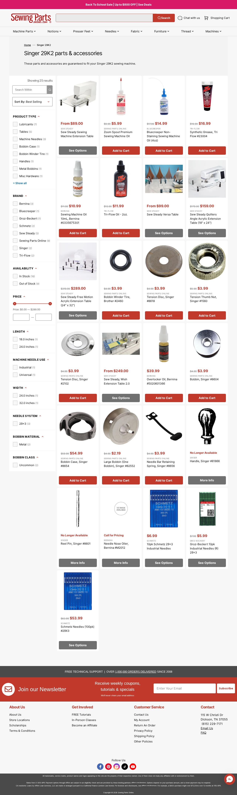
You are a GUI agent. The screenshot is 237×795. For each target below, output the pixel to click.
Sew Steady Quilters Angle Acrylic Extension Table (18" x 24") (205, 218)
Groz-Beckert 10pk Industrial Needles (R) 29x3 (204, 548)
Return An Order (145, 725)
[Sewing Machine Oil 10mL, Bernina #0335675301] (78, 198)
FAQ (203, 732)
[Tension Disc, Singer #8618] (164, 281)
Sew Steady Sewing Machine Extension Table (77, 134)
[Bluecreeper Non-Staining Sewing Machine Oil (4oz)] (164, 116)
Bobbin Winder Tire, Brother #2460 (117, 299)
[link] (25, 124)
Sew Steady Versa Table (162, 214)
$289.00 (35, 309)
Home (27, 44)
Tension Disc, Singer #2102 (74, 381)
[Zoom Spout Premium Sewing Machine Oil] (121, 116)
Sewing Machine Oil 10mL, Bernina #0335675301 (74, 218)
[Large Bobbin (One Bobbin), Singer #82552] (121, 446)
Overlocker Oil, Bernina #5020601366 (162, 381)
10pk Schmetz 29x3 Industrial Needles (160, 546)
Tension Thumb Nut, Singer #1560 (203, 299)
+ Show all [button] (20, 183)
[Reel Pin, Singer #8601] (78, 528)
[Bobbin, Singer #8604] (207, 363)
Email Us (207, 728)
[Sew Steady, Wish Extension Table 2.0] (121, 363)
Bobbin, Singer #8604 (204, 379)
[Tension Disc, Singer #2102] (78, 363)
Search (165, 17)
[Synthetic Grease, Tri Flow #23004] (207, 116)
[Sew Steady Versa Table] (164, 198)
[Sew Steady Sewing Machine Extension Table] (78, 116)
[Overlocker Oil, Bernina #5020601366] (164, 363)
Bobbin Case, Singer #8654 (74, 464)
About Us (15, 714)
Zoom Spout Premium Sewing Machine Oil (118, 134)
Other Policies (143, 741)
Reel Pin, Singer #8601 (76, 543)
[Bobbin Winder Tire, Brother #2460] (121, 281)
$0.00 (23, 309)
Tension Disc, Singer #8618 (160, 299)
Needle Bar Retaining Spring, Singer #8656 (161, 464)
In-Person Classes (84, 720)
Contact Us (141, 714)
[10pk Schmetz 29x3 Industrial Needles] (164, 528)
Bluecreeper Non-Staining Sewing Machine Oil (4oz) (163, 136)
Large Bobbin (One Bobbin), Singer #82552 (119, 464)
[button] (216, 18)
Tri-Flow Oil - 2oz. (116, 214)
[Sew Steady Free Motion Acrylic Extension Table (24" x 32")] (78, 281)
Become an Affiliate (84, 725)
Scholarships (17, 725)
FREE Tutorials (81, 714)
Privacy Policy (143, 730)
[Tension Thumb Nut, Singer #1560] (207, 281)
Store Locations (19, 720)
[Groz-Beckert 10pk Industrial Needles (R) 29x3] (207, 528)
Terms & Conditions (22, 730)
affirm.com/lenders (138, 783)
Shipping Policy (144, 736)
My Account (141, 720)
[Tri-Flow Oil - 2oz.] (121, 198)
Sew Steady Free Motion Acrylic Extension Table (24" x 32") (77, 301)
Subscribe (226, 688)
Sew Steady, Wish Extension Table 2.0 (117, 381)
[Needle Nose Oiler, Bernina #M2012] (121, 528)
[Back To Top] (231, 789)
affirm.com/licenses (149, 786)
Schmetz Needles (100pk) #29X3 (77, 629)
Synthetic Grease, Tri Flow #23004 (204, 134)
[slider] (14, 303)
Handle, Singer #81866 (205, 461)
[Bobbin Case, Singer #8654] (78, 446)
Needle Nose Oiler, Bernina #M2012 (116, 546)
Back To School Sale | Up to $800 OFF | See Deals (118, 4)
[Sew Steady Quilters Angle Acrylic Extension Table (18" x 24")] (207, 198)
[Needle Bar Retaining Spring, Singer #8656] (164, 446)
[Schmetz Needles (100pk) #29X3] (78, 610)
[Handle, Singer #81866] (207, 446)
